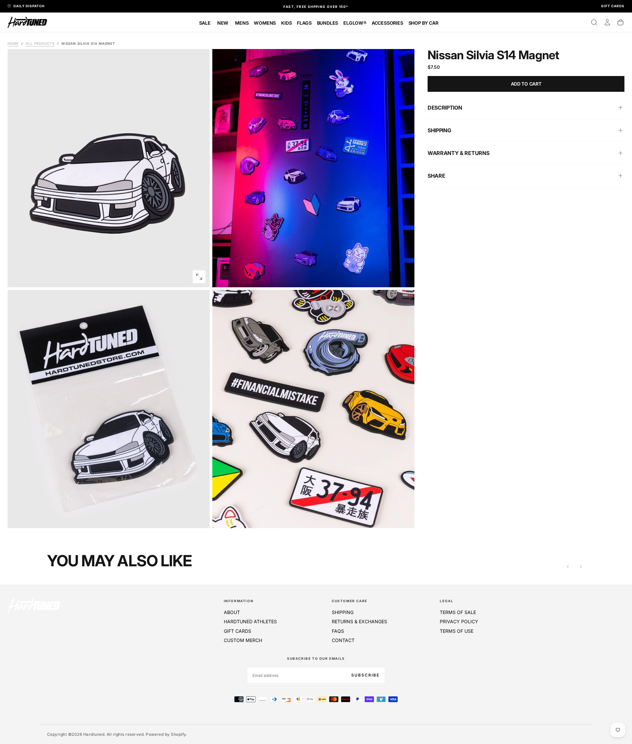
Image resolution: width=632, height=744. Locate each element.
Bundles (327, 23)
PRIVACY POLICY (459, 621)
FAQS (338, 631)
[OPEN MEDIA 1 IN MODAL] (404, 277)
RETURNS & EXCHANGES (359, 621)
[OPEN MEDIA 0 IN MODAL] (199, 277)
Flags (304, 23)
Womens (265, 23)
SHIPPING (343, 612)
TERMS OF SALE (458, 612)
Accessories (387, 23)
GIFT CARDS (237, 631)
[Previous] (568, 566)
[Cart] (620, 22)
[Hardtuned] (34, 606)
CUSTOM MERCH (243, 640)
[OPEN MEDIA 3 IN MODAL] (404, 518)
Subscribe (365, 675)
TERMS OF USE (456, 631)
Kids (286, 23)
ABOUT (232, 612)
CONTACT (343, 640)
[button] (594, 22)
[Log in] (607, 22)
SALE (205, 23)
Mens (242, 23)
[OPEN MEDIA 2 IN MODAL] (199, 518)
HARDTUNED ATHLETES (250, 621)
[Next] (581, 566)
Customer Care (349, 601)
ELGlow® (354, 23)
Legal (446, 601)
